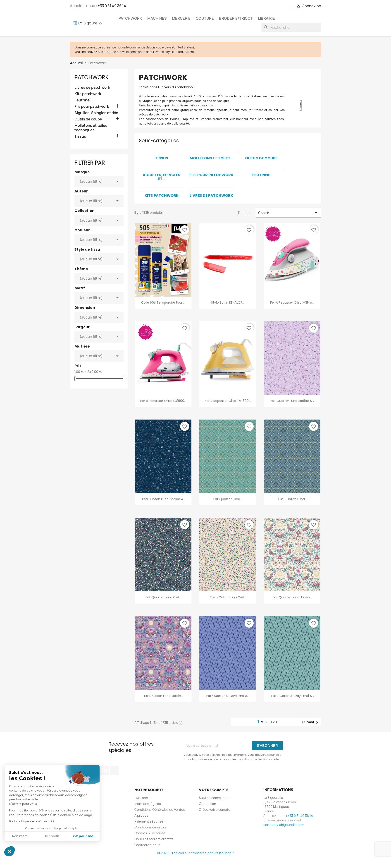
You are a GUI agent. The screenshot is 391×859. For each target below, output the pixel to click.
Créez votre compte (214, 809)
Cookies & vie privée (149, 833)
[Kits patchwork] (161, 189)
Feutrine (82, 100)
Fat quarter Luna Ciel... (163, 597)
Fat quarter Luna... (227, 499)
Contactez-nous (147, 845)
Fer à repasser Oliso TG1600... (163, 400)
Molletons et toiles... (211, 158)
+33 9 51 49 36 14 (112, 5)
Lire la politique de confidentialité (31, 821)
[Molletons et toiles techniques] (211, 152)
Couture (205, 18)
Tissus (80, 136)
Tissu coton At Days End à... (292, 695)
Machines (157, 18)
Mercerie (181, 18)
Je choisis (52, 836)
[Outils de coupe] (261, 152)
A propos (141, 815)
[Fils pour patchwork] (211, 169)
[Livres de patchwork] (211, 189)
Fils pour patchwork (91, 106)
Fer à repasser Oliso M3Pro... (292, 302)
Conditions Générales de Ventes (159, 809)
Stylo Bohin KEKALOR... (227, 302)
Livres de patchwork (92, 87)
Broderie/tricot (236, 18)
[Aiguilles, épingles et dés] (161, 169)
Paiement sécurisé (148, 821)
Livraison (141, 798)
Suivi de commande (214, 798)
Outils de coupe (88, 119)
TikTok (114, 770)
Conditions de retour (150, 827)
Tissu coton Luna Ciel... (228, 597)
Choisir (288, 213)
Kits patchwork (87, 93)
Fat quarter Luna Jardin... (292, 597)
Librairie (266, 18)
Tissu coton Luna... (292, 499)
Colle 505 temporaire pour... (163, 302)
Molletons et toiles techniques (90, 127)
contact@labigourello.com (283, 825)
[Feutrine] (261, 169)
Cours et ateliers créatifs (153, 839)
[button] (9, 851)
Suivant (311, 722)
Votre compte (213, 789)
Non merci (20, 836)
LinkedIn (104, 770)
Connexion (207, 803)
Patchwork (130, 18)
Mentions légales (147, 803)
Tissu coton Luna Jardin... (163, 695)
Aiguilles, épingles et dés (96, 112)
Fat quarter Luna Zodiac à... (292, 400)
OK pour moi (83, 836)
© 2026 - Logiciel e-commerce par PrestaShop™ (195, 853)
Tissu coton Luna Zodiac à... (163, 499)
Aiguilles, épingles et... (161, 177)
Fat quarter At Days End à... (227, 695)
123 (274, 722)
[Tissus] (161, 152)
